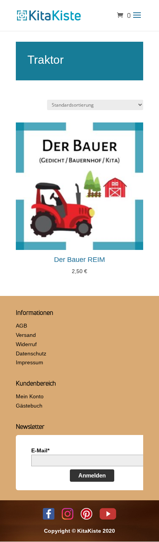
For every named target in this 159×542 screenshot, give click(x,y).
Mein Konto (30, 396)
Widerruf (26, 344)
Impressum (29, 362)
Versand (26, 335)
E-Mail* (40, 450)
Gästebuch (29, 406)
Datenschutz (31, 353)
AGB (21, 326)
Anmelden (92, 475)
